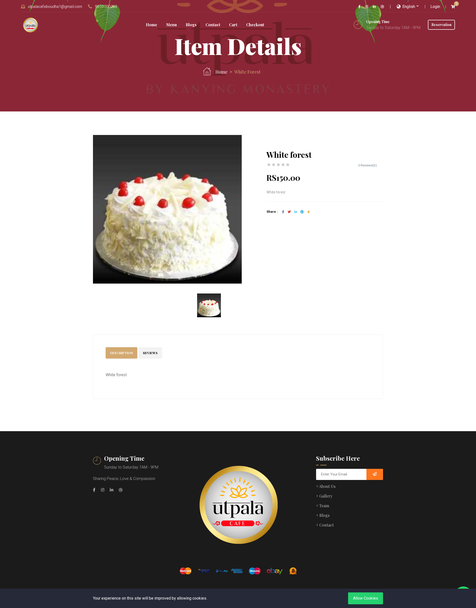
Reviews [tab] (150, 353)
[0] (453, 6)
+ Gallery (324, 496)
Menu (171, 24)
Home (151, 24)
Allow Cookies (365, 598)
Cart (233, 24)
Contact (213, 24)
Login (435, 6)
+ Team (322, 505)
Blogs (191, 24)
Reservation (441, 24)
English (408, 6)
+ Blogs (322, 515)
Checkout (255, 24)
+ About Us (325, 486)
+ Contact (325, 525)
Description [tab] (121, 353)
